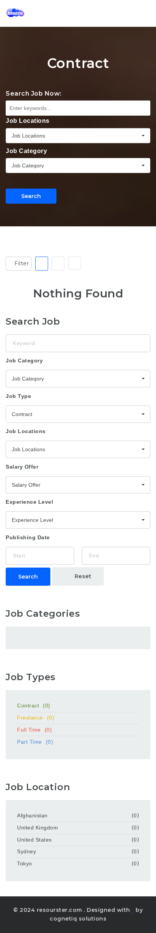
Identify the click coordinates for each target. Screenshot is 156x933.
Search (31, 196)
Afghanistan (32, 815)
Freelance (35, 718)
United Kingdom (37, 828)
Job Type (18, 396)
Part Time (35, 742)
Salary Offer (22, 467)
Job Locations (28, 121)
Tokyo (24, 863)
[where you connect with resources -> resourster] (15, 13)
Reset (82, 576)
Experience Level (29, 502)
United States (34, 840)
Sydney (26, 851)
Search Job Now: (34, 93)
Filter (21, 263)
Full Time (34, 730)
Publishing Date (28, 537)
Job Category (26, 151)
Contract (33, 705)
